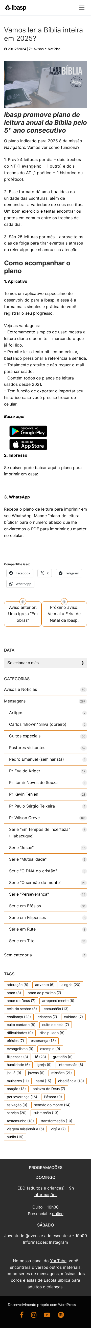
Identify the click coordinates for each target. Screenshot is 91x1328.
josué (14, 1073)
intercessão (70, 1064)
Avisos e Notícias (47, 49)
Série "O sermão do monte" (35, 882)
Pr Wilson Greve (24, 817)
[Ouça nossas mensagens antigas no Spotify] (61, 1316)
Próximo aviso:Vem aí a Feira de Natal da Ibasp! (64, 614)
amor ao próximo (44, 993)
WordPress (67, 1304)
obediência (71, 1081)
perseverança (22, 1097)
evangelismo (20, 1049)
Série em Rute (22, 929)
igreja (44, 1064)
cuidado (73, 1017)
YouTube (58, 1260)
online (57, 1213)
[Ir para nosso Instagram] (33, 1316)
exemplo (50, 1049)
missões (61, 1073)
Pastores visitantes (27, 747)
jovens (36, 1073)
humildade (18, 1064)
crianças (47, 1017)
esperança (43, 1040)
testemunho (20, 1121)
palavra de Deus (49, 1088)
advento (45, 984)
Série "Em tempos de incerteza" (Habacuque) (39, 832)
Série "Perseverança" (29, 894)
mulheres (18, 1081)
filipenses (17, 1057)
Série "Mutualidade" (28, 859)
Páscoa (53, 1097)
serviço (17, 1113)
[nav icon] (81, 7)
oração (16, 1088)
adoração (17, 984)
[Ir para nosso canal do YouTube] (47, 1316)
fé (40, 1057)
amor (14, 993)
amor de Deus (21, 1000)
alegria (70, 984)
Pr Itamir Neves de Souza (33, 782)
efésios (15, 1040)
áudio (15, 1137)
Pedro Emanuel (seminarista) (36, 759)
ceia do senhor (22, 1009)
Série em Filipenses (27, 917)
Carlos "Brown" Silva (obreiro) (37, 724)
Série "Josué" (21, 847)
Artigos (16, 712)
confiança (19, 1017)
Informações (45, 1194)
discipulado (52, 1033)
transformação (56, 1121)
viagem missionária (25, 1129)
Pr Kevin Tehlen (23, 794)
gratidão (63, 1057)
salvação (17, 1105)
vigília (58, 1129)
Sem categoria (18, 954)
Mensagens (15, 700)
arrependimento (58, 1000)
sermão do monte (52, 1105)
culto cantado (21, 1024)
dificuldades (20, 1033)
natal (43, 1081)
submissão (45, 1113)
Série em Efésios (25, 905)
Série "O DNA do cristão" (33, 870)
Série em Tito (22, 940)
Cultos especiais (24, 735)
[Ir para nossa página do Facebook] (21, 1316)
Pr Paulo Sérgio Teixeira (32, 806)
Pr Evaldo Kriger (24, 770)
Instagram (58, 1242)
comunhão (56, 1009)
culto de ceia (55, 1024)
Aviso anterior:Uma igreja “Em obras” (23, 614)
